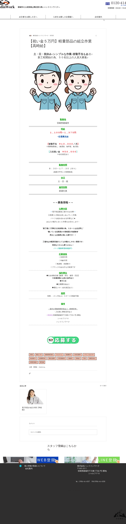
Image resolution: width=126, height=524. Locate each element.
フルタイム (59, 355)
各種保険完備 (49, 355)
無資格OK (33, 358)
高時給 (78, 358)
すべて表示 (103, 386)
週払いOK (39, 355)
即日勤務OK (61, 358)
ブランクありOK (89, 355)
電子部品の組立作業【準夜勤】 (32, 409)
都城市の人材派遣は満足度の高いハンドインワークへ (39, 7)
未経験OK (68, 355)
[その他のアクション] (96, 36)
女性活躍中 (77, 355)
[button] (28, 17)
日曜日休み (92, 358)
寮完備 (42, 362)
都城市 (70, 358)
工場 (84, 358)
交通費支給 (42, 358)
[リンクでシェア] (30, 373)
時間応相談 (33, 362)
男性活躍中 (52, 358)
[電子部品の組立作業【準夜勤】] (33, 396)
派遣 (31, 355)
